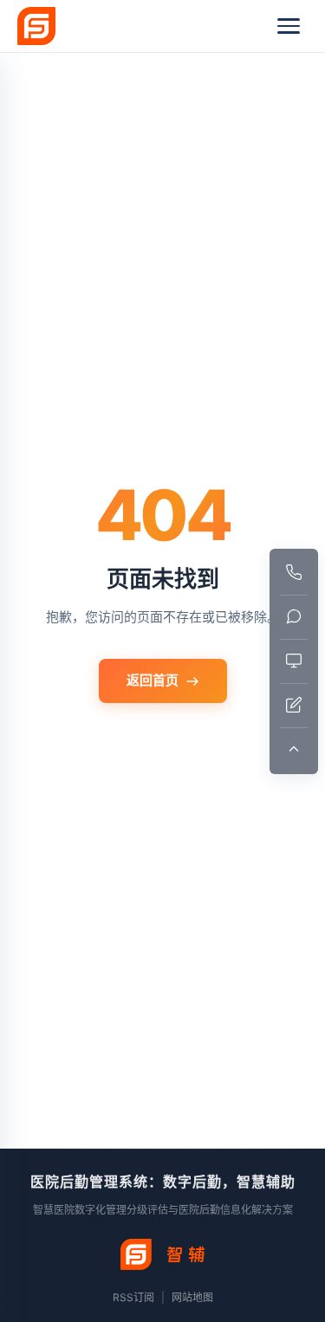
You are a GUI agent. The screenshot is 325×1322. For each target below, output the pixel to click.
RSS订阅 (133, 1297)
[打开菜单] (289, 26)
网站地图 (192, 1297)
